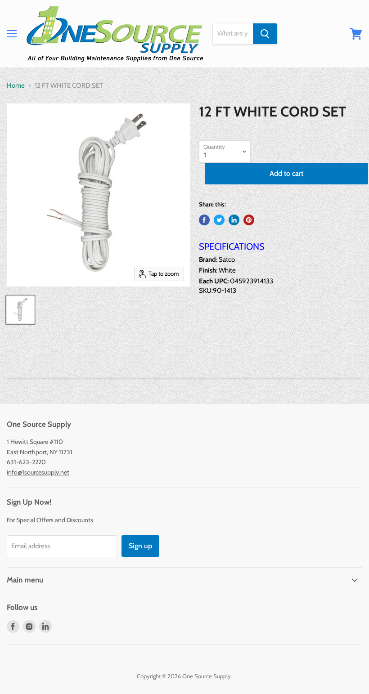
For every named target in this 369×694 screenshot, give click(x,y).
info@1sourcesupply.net (38, 472)
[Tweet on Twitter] (219, 220)
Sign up (140, 546)
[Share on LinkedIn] (234, 220)
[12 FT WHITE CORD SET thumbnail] (20, 310)
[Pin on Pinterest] (248, 220)
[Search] (265, 33)
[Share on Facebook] (204, 220)
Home (16, 86)
